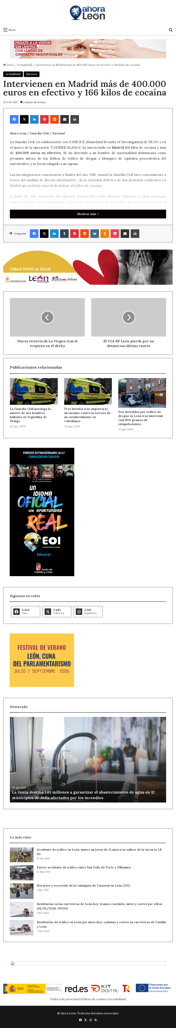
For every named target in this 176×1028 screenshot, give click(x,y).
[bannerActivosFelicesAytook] (88, 266)
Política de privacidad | (65, 999)
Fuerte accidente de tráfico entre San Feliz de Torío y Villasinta (84, 867)
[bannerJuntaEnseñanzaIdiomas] (42, 575)
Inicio (10, 65)
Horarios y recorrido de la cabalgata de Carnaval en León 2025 (83, 885)
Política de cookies (93, 999)
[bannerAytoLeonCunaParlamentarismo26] (42, 686)
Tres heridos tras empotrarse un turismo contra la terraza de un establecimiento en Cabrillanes (87, 415)
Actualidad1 (24, 65)
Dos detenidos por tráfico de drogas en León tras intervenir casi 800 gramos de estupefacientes (140, 418)
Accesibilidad (117, 999)
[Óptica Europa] (88, 48)
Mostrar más (87, 214)
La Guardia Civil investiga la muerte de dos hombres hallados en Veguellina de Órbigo (30, 415)
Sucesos (31, 74)
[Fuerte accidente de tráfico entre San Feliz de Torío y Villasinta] (21, 873)
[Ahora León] (88, 12)
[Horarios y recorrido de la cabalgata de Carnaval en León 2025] (21, 891)
